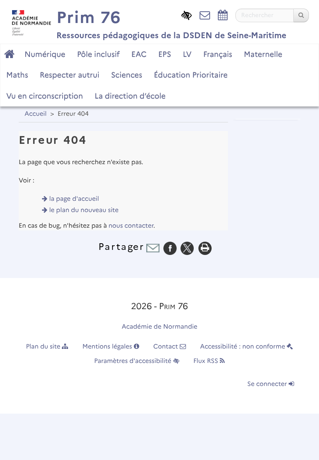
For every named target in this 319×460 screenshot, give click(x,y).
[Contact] (205, 14)
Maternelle (263, 54)
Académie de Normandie (160, 327)
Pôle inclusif (98, 54)
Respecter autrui (69, 75)
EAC (138, 54)
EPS (164, 54)
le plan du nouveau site (84, 210)
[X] (187, 248)
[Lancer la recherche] (301, 15)
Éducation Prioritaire (191, 75)
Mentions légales (108, 346)
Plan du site (44, 346)
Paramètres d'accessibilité (133, 361)
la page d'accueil (74, 199)
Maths (17, 75)
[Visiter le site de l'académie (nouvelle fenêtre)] (29, 21)
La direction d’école (130, 96)
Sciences (126, 75)
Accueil (36, 114)
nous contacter (131, 226)
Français (217, 54)
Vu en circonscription (44, 96)
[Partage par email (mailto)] (153, 248)
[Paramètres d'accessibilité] (186, 14)
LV (187, 54)
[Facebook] (170, 248)
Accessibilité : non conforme (243, 346)
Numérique (45, 54)
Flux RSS (206, 361)
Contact (166, 346)
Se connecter (268, 384)
